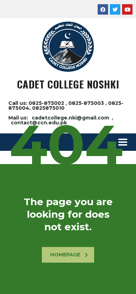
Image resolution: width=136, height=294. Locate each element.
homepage (65, 255)
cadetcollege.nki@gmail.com (70, 118)
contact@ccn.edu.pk (39, 122)
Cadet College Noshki (68, 83)
